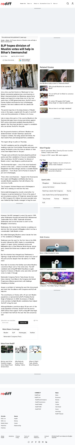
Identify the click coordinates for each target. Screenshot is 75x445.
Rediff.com (59, 436)
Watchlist (3, 425)
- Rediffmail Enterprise (41, 400)
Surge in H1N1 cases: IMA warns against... (55, 155)
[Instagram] (39, 442)
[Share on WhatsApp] (28, 442)
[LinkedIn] (46, 442)
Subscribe (23, 322)
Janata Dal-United (48, 187)
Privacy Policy (18, 437)
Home (21, 3)
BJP (13, 333)
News (28, 3)
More (54, 3)
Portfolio (3, 428)
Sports (57, 402)
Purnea (56, 199)
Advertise (11, 436)
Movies (57, 400)
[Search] (67, 3)
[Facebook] (36, 442)
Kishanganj (22, 333)
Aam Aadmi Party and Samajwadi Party (55, 195)
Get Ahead (58, 407)
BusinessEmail (43, 3)
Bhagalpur (45, 183)
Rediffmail (37, 395)
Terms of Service (26, 437)
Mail (25, 3)
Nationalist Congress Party (12, 336)
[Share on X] (32, 442)
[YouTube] (43, 442)
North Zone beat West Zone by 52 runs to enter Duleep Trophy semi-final (57, 151)
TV (51, 3)
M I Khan (5, 56)
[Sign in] (72, 3)
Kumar (69, 191)
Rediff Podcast (59, 414)
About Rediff (2, 437)
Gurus (48, 3)
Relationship (17, 425)
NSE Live (3, 421)
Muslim (6, 333)
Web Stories (45, 237)
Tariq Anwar (46, 199)
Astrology (58, 411)
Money (35, 3)
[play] (57, 245)
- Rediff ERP (38, 409)
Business (58, 397)
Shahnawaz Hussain (59, 183)
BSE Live (3, 418)
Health (16, 418)
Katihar (32, 333)
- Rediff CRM (38, 407)
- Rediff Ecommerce (40, 402)
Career (16, 423)
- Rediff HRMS (38, 404)
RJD (43, 202)
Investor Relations (36, 437)
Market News (4, 423)
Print (36, 320)
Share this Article (9, 60)
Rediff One (37, 397)
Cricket (57, 404)
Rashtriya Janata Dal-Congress (52, 191)
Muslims (66, 199)
